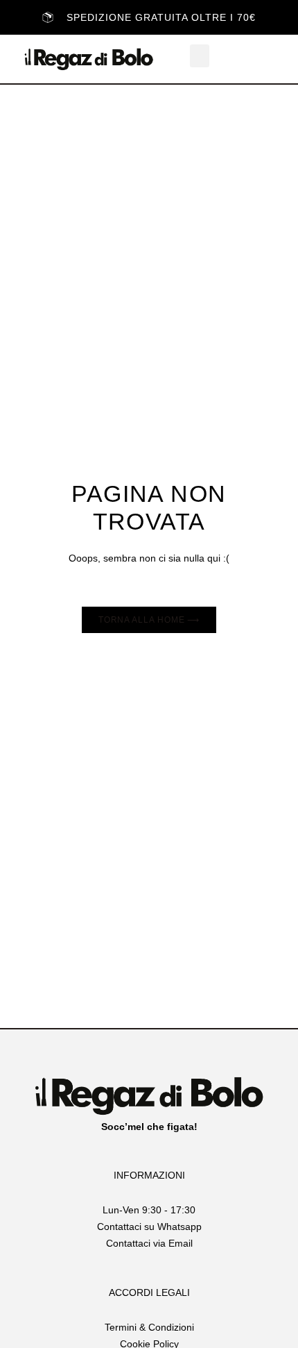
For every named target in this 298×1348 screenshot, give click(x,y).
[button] (199, 55)
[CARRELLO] (259, 59)
